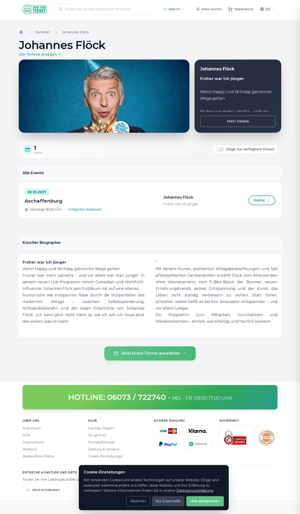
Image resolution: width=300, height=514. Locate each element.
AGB (26, 435)
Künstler (43, 32)
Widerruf (29, 449)
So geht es (97, 435)
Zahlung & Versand (103, 449)
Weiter (259, 200)
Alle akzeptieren (205, 501)
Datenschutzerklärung (194, 490)
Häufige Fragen (101, 428)
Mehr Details (238, 121)
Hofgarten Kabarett (84, 209)
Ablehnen (138, 501)
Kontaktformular (101, 442)
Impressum (31, 428)
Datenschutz (33, 442)
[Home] (21, 32)
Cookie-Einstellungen (105, 456)
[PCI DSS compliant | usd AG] (266, 437)
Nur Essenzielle (168, 501)
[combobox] (105, 9)
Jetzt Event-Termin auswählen (150, 353)
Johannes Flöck (75, 32)
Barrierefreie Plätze (38, 456)
